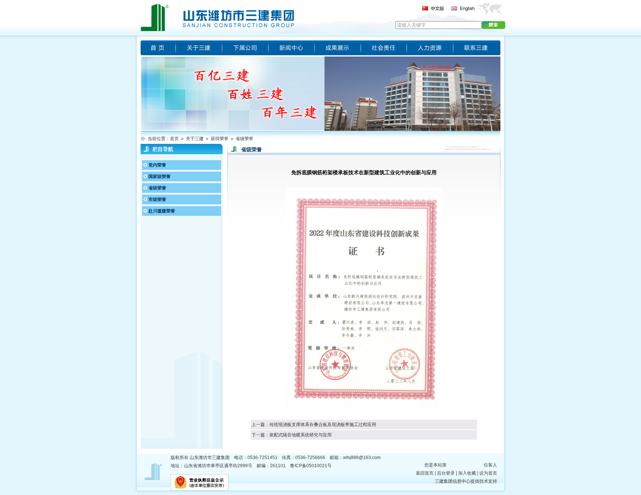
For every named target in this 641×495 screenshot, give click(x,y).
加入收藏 (467, 473)
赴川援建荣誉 (161, 211)
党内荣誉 (157, 165)
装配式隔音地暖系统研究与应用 (300, 435)
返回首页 (425, 473)
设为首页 (488, 473)
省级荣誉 (244, 138)
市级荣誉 (157, 199)
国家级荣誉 (159, 176)
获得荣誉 (220, 138)
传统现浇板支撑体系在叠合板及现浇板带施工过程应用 (322, 424)
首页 (174, 138)
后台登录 (446, 473)
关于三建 (195, 138)
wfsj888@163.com (362, 457)
